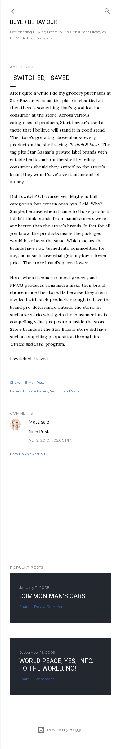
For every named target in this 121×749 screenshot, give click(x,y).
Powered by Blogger (65, 729)
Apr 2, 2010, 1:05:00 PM (50, 440)
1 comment (44, 678)
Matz (34, 422)
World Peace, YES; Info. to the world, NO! (56, 664)
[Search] (107, 10)
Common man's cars (52, 596)
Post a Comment (28, 454)
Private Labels (35, 391)
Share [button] (15, 382)
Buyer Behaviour (33, 22)
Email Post (34, 382)
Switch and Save (64, 391)
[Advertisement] (60, 510)
